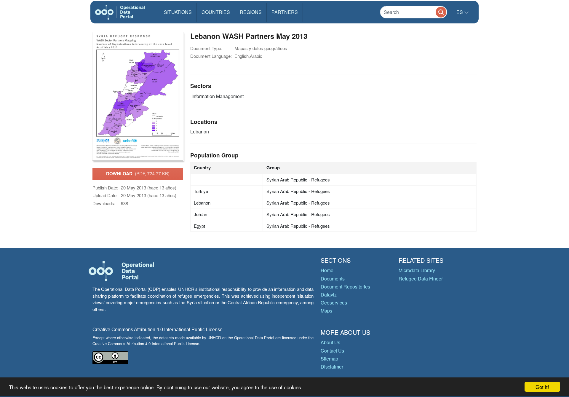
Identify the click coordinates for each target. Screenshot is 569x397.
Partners (284, 12)
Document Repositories (345, 286)
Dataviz (329, 294)
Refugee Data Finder (421, 278)
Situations (178, 12)
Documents (333, 278)
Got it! (542, 386)
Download (138, 173)
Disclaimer (332, 366)
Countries (216, 12)
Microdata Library (417, 270)
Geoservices (334, 302)
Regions (251, 12)
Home (327, 270)
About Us (330, 342)
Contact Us (332, 350)
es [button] (460, 12)
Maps (326, 310)
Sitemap (329, 358)
